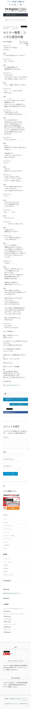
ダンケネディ (6, 558)
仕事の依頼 (6, 545)
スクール (9, 1)
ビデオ (5, 548)
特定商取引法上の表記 (15, 698)
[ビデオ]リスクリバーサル (9, 624)
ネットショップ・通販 (8, 535)
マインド (5, 542)
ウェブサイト (7, 466)
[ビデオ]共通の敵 (7, 619)
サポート (25, 700)
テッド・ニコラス (7, 562)
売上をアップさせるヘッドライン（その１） (14, 613)
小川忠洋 (5, 565)
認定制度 (15, 1)
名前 (5, 452)
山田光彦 (5, 571)
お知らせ (5, 522)
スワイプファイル (7, 529)
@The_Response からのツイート (12, 593)
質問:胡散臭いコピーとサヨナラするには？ (15, 399)
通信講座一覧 (21, 1)
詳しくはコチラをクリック (11, 385)
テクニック (6, 532)
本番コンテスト (7, 629)
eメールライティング (8, 525)
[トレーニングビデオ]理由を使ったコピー (13, 608)
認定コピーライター (8, 574)
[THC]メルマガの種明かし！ (18, 404)
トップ (5, 519)
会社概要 (6, 698)
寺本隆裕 (15, 28)
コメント (6, 437)
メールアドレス (8, 459)
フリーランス (6, 538)
